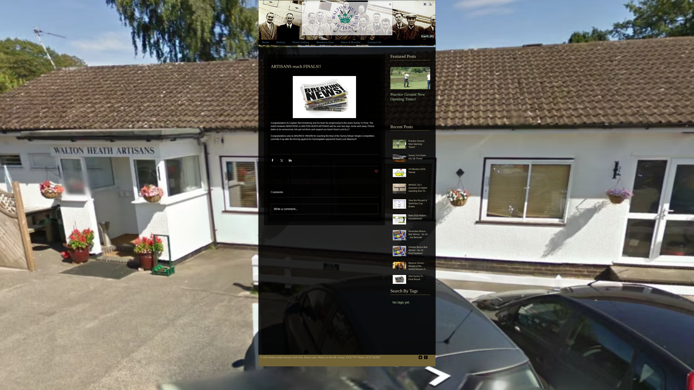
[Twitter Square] (420, 357)
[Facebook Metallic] (430, 4)
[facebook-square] (426, 357)
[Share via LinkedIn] (290, 160)
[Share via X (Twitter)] (281, 160)
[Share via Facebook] (272, 160)
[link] (427, 36)
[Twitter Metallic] (425, 4)
